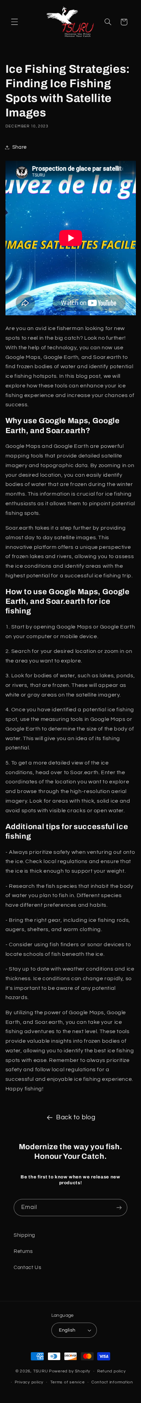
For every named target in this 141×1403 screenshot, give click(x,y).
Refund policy (111, 1371)
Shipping (24, 1235)
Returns (23, 1251)
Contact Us (27, 1267)
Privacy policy (29, 1382)
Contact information (112, 1382)
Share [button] (19, 147)
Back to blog (75, 1117)
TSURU (40, 1371)
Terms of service (67, 1382)
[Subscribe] (119, 1207)
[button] (14, 22)
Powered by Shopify (69, 1371)
